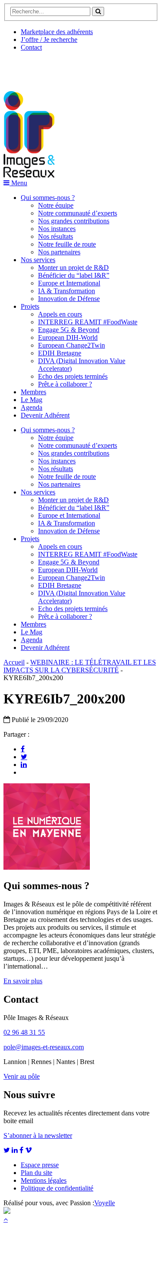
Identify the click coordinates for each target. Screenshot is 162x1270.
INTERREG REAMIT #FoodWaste (87, 322)
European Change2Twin (71, 345)
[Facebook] (23, 748)
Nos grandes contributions (73, 221)
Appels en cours (60, 314)
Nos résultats (55, 236)
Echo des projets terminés (73, 376)
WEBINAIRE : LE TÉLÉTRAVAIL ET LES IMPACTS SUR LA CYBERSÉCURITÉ (79, 666)
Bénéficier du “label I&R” (73, 275)
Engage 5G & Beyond (68, 329)
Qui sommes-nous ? (48, 197)
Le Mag (31, 399)
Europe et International (69, 283)
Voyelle (104, 1203)
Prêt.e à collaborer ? (65, 384)
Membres (33, 392)
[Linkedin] (24, 764)
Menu (18, 183)
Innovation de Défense (69, 298)
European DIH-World (68, 337)
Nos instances (57, 228)
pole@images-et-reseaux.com (43, 1047)
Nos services (38, 259)
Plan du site (36, 1172)
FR (67, 68)
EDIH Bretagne (59, 353)
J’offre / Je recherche (49, 39)
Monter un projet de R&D (73, 267)
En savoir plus (22, 981)
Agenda (31, 407)
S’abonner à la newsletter (37, 1135)
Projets (30, 306)
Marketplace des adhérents (57, 31)
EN (36, 68)
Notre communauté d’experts (77, 213)
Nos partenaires (59, 252)
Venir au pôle (21, 1076)
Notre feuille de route (67, 244)
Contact (31, 47)
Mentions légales (44, 1180)
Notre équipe (55, 205)
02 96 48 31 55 (24, 1032)
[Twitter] (24, 756)
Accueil (14, 662)
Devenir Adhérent (45, 415)
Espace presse (40, 1165)
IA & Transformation (66, 291)
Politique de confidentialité (57, 1188)
